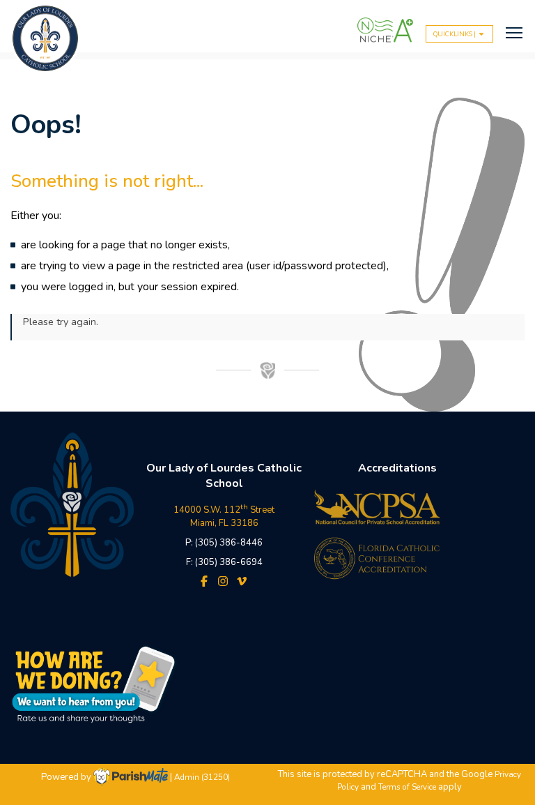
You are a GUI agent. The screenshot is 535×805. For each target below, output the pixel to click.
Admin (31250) (202, 777)
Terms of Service (407, 786)
